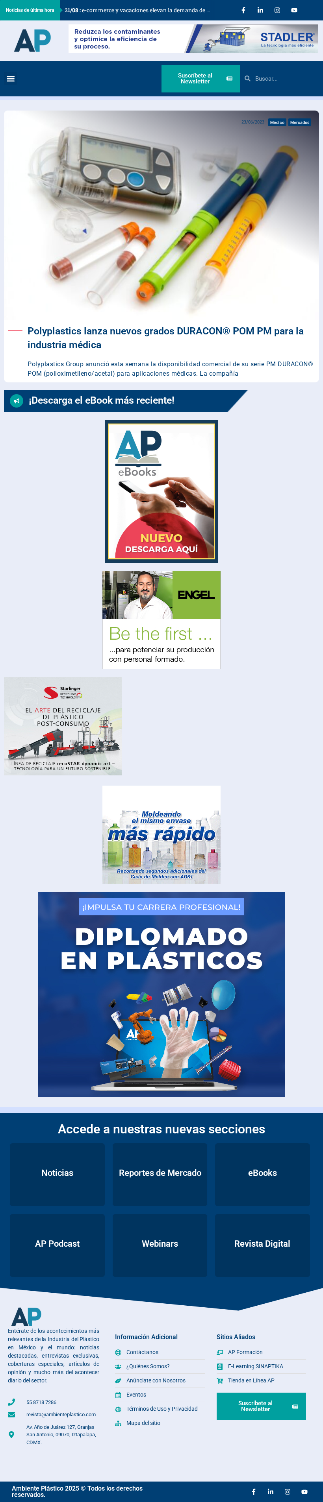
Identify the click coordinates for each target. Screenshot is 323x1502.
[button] (10, 78)
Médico (277, 122)
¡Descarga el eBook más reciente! (101, 400)
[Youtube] (294, 10)
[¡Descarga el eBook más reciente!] (16, 401)
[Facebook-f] (243, 10)
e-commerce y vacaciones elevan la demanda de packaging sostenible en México (140, 10)
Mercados (299, 122)
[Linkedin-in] (260, 10)
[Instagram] (277, 10)
